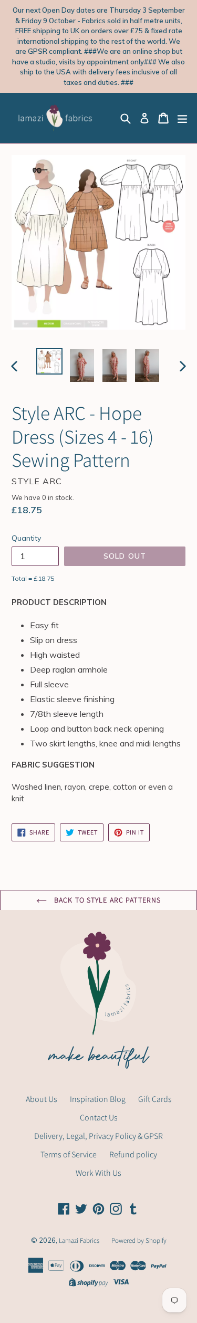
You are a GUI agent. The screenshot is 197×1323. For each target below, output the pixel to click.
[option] (49, 361)
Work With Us (98, 1172)
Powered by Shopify (139, 1240)
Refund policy (133, 1154)
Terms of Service (68, 1154)
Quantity (26, 538)
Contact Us (99, 1117)
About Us (41, 1099)
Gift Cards (155, 1099)
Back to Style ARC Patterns (106, 900)
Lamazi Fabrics (80, 1240)
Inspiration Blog (98, 1099)
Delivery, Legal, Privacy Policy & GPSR (98, 1136)
